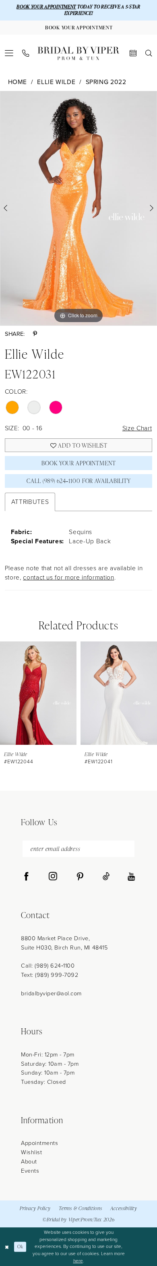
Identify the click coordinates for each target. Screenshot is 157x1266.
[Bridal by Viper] (78, 53)
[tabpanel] (78, 208)
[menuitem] (9, 53)
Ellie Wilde (56, 81)
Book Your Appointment (78, 463)
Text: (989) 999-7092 (49, 974)
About (29, 1161)
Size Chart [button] (137, 428)
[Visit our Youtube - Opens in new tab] (131, 877)
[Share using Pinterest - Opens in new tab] (35, 334)
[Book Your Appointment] (133, 53)
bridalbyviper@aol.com (51, 993)
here (78, 1260)
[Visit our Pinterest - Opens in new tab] (80, 877)
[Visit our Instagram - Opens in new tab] (53, 877)
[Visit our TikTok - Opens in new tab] (106, 877)
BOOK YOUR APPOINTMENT (46, 7)
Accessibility (123, 1208)
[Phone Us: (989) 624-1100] (26, 53)
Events (30, 1170)
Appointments (39, 1143)
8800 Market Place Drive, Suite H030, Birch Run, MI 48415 (64, 943)
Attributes (30, 501)
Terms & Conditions (80, 1208)
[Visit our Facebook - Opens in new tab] (26, 877)
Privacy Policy (35, 1208)
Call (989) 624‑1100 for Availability (78, 481)
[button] (9, 53)
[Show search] (149, 53)
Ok (20, 1246)
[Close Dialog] (7, 1246)
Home (17, 81)
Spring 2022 (106, 81)
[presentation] (38, 693)
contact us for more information (68, 577)
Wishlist (31, 1152)
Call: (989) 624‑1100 (47, 965)
